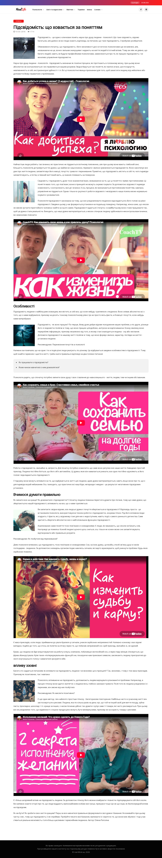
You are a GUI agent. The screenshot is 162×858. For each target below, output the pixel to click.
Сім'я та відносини (54, 9)
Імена (89, 9)
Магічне (70, 9)
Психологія (37, 9)
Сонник (97, 9)
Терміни (81, 9)
